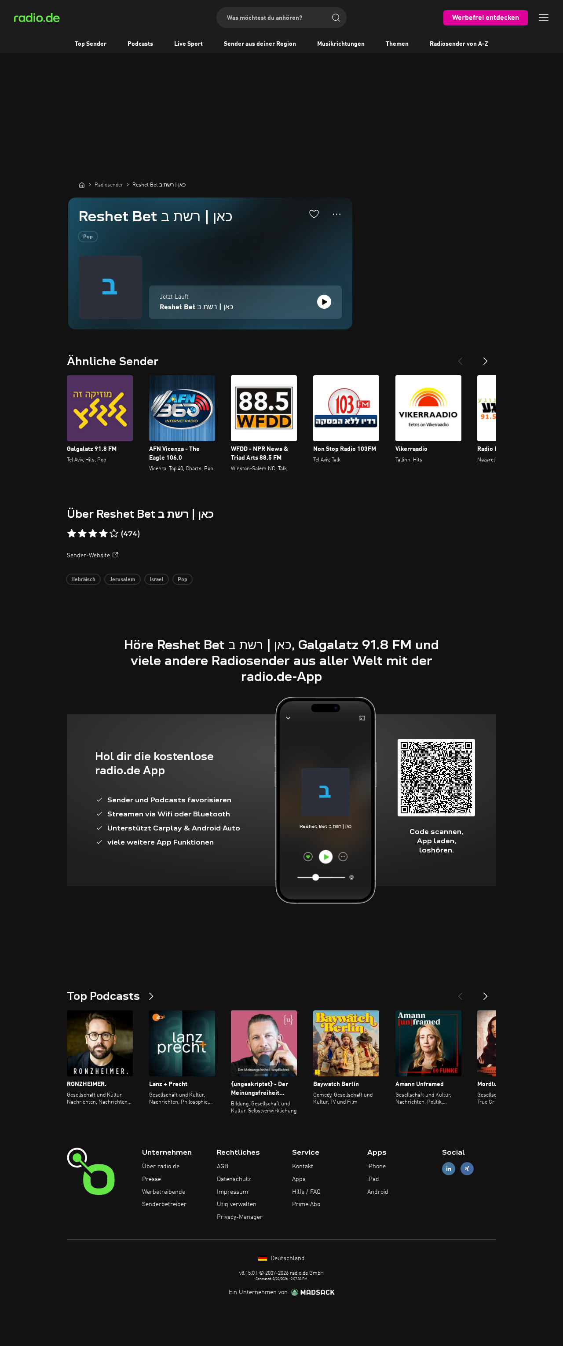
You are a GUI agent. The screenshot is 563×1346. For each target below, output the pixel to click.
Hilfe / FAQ (306, 1192)
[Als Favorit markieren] (314, 214)
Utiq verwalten (236, 1204)
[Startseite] (81, 184)
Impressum (232, 1192)
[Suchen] (336, 17)
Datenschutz (234, 1179)
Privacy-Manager (240, 1217)
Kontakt (302, 1166)
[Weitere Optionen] (337, 214)
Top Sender (90, 44)
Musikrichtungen (341, 44)
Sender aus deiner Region (260, 44)
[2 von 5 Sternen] (82, 533)
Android (377, 1192)
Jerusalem (122, 579)
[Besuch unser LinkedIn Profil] (448, 1169)
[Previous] (460, 357)
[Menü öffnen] (543, 17)
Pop (88, 237)
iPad (373, 1179)
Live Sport (188, 44)
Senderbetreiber (164, 1204)
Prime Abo (306, 1204)
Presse (151, 1179)
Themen (397, 44)
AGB (222, 1166)
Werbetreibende (163, 1192)
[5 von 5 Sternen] (114, 533)
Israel (157, 579)
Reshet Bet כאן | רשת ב (196, 307)
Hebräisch (83, 579)
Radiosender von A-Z (459, 44)
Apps (299, 1179)
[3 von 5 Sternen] (93, 533)
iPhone (376, 1166)
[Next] (485, 357)
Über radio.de (160, 1166)
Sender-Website (88, 555)
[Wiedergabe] (324, 302)
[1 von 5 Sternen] (71, 533)
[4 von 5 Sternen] (103, 533)
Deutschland (287, 1258)
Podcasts (140, 44)
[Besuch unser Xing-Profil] (467, 1169)
